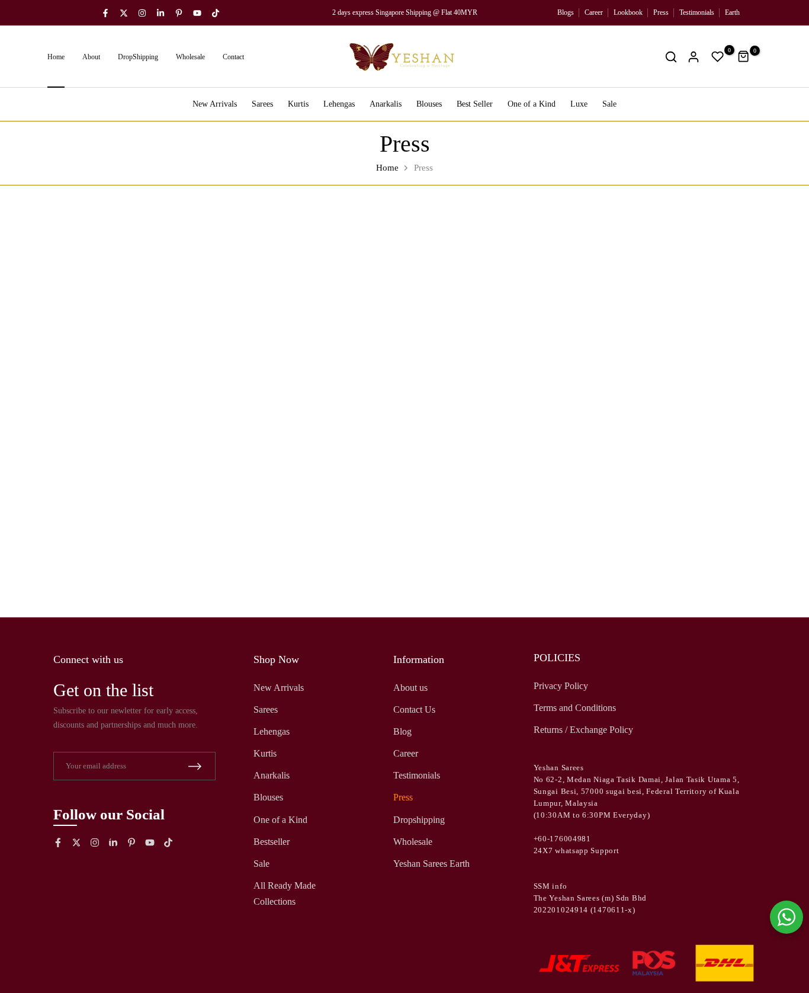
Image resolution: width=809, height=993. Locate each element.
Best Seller (475, 104)
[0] (717, 56)
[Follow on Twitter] (124, 13)
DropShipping (138, 57)
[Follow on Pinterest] (179, 13)
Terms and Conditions (575, 708)
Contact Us (414, 709)
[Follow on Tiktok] (215, 13)
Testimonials (696, 12)
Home (56, 57)
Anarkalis (386, 104)
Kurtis (298, 104)
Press (661, 12)
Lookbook (628, 12)
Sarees (262, 104)
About (91, 57)
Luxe (579, 104)
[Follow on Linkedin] (160, 13)
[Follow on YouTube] (197, 13)
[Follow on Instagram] (142, 13)
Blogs (565, 12)
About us (410, 688)
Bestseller (271, 842)
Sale (609, 104)
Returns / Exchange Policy (583, 730)
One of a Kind (532, 104)
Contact (233, 57)
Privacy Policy (561, 686)
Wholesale (190, 57)
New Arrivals (214, 104)
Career (594, 12)
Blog (402, 731)
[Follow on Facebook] (105, 13)
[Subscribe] (195, 766)
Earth (732, 12)
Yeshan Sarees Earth (431, 864)
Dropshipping (419, 820)
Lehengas (339, 104)
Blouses (429, 104)
